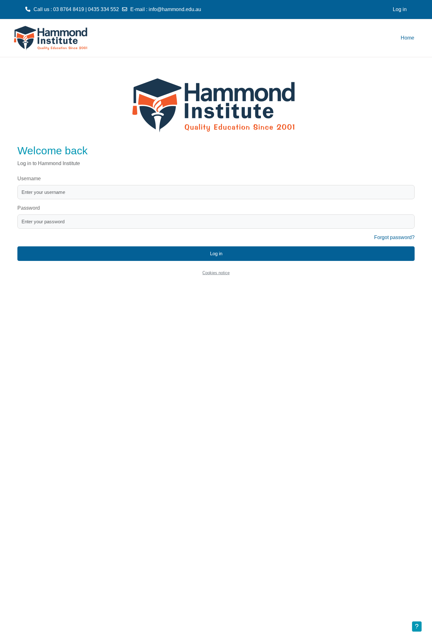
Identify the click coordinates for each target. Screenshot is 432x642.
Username (29, 178)
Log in (400, 9)
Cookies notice (216, 272)
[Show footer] (417, 626)
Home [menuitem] (407, 37)
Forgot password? (394, 237)
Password (28, 208)
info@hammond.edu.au (175, 9)
